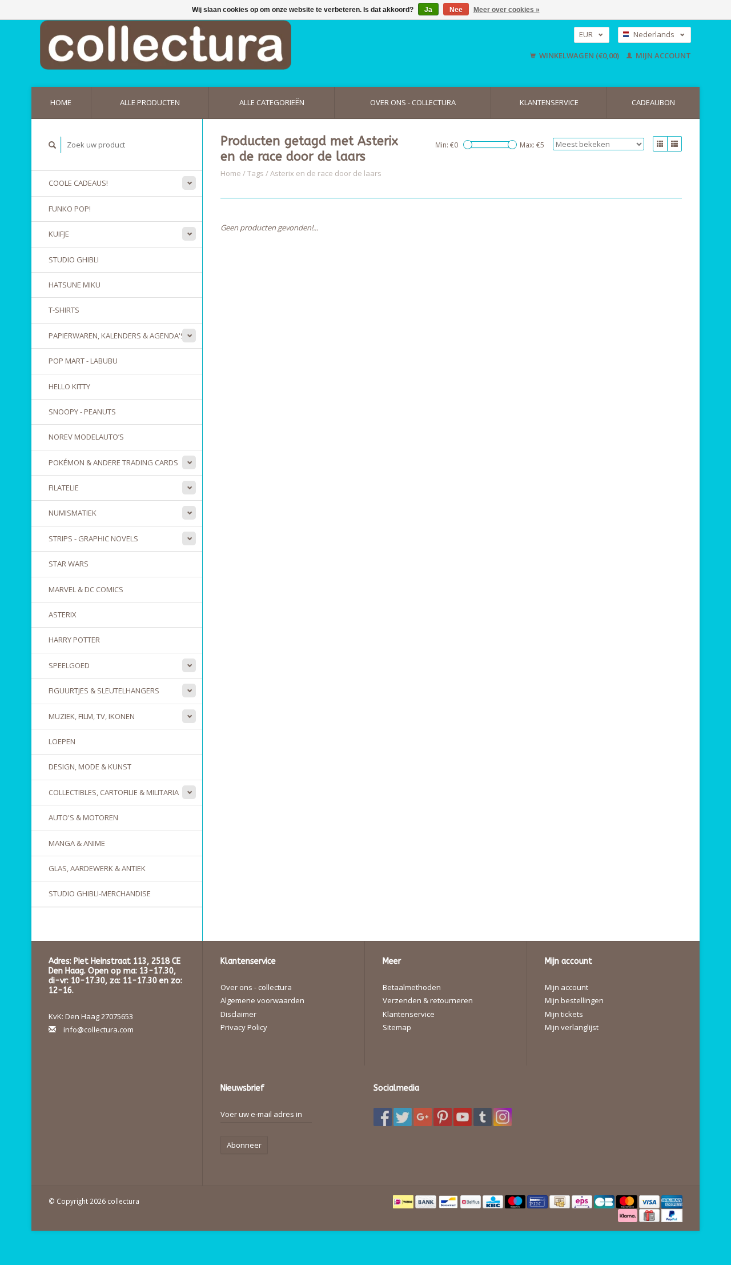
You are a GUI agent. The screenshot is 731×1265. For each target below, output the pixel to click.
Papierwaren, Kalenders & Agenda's (117, 335)
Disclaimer (238, 1014)
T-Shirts (64, 310)
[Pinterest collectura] (442, 1117)
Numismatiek (73, 513)
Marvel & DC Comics (86, 589)
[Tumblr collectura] (482, 1117)
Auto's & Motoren (83, 817)
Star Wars (69, 563)
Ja (428, 10)
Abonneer (244, 1145)
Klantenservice (549, 102)
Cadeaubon (653, 102)
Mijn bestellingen (574, 1000)
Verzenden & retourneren (428, 1000)
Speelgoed (69, 665)
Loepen (62, 741)
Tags (255, 173)
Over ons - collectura (413, 102)
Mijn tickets (564, 1014)
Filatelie (64, 487)
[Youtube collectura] (462, 1117)
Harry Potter (74, 640)
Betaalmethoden (412, 987)
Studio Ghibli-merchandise (100, 893)
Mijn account (662, 55)
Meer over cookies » (506, 10)
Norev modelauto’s (86, 437)
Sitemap (397, 1027)
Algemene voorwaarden (262, 1000)
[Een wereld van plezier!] (238, 45)
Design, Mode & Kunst (90, 766)
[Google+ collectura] (422, 1117)
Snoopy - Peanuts (82, 411)
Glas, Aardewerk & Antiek (97, 868)
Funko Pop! (70, 208)
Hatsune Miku (75, 285)
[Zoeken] (52, 145)
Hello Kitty (69, 386)
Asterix (63, 614)
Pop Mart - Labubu (83, 361)
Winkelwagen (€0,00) (579, 55)
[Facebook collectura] (382, 1117)
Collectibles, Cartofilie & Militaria (114, 792)
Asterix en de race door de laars (325, 173)
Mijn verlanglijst (572, 1027)
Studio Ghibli (74, 259)
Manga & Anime (77, 843)
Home (60, 102)
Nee (456, 10)
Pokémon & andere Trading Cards (113, 462)
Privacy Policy (243, 1027)
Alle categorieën (271, 102)
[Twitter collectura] (402, 1117)
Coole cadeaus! (78, 183)
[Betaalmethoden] (404, 1201)
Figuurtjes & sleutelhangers (104, 690)
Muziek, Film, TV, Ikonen (92, 716)
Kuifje (59, 234)
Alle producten (150, 102)
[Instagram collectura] (502, 1117)
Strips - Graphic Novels (93, 538)
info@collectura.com (98, 1029)
